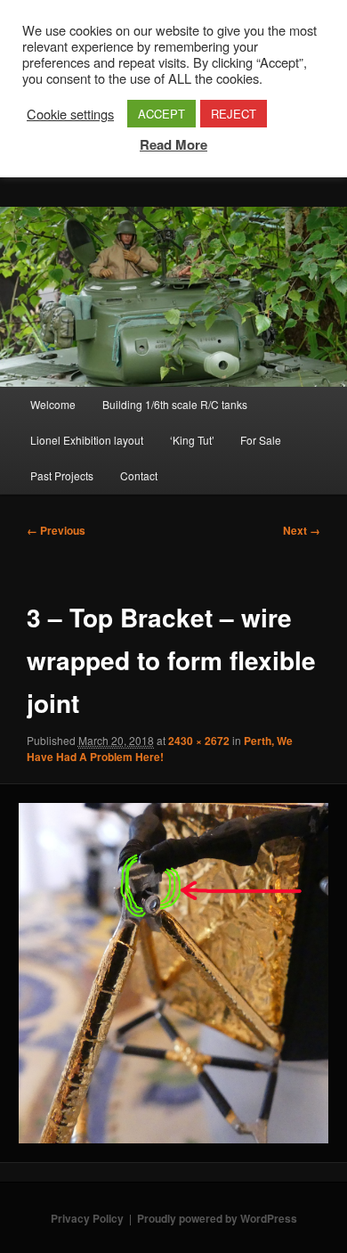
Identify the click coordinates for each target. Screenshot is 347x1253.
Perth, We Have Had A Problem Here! (160, 749)
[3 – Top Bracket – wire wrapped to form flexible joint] (173, 973)
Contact (138, 475)
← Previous (56, 530)
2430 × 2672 (199, 741)
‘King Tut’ (192, 439)
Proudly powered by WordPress (217, 1218)
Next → (301, 530)
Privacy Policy (87, 1218)
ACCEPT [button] (161, 113)
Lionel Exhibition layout (86, 439)
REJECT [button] (233, 113)
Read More (173, 144)
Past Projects (61, 475)
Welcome (53, 404)
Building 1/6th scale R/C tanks (174, 404)
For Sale (260, 439)
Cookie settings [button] (70, 114)
